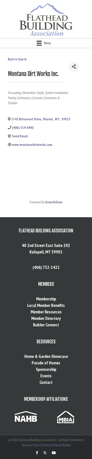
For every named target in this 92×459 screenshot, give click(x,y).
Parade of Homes (46, 363)
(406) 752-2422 (46, 267)
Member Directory (46, 318)
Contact (46, 382)
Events (46, 376)
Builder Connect (46, 325)
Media (66, 445)
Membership (46, 299)
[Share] (74, 67)
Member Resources (46, 312)
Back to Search (17, 59)
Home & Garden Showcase (46, 356)
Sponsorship (46, 369)
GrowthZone (54, 202)
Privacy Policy (51, 445)
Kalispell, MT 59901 (46, 252)
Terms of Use (30, 445)
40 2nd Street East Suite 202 (46, 245)
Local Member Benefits (46, 305)
